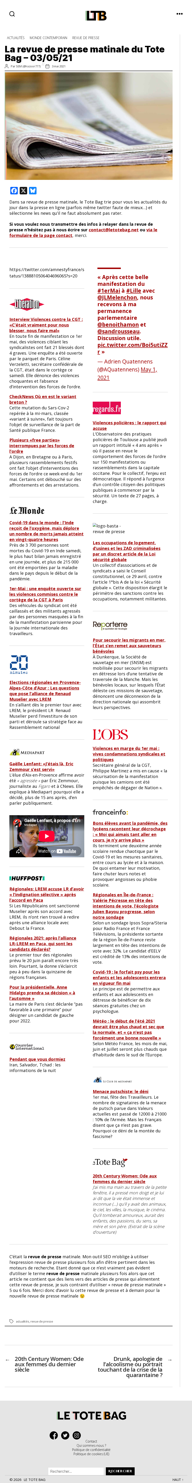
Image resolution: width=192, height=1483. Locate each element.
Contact (91, 1441)
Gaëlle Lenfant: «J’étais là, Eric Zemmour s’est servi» (41, 766)
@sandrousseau (118, 331)
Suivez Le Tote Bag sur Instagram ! (78, 1435)
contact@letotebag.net (114, 230)
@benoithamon (118, 324)
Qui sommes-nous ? (91, 1445)
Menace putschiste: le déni (120, 1091)
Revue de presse (86, 38)
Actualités (16, 38)
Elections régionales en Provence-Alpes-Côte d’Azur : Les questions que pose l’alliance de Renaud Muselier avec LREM (45, 691)
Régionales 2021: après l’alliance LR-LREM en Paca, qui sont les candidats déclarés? (42, 943)
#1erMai (108, 290)
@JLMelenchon (117, 297)
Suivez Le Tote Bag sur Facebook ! (55, 1435)
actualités (22, 1321)
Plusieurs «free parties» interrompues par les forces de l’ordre (41, 445)
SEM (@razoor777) (28, 66)
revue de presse (41, 1321)
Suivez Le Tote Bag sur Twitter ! (66, 1435)
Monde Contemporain (48, 38)
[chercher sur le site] (12, 13)
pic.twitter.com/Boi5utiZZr (132, 348)
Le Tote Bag (34, 1479)
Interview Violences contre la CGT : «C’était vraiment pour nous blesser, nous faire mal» (46, 324)
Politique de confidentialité (91, 1449)
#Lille (133, 290)
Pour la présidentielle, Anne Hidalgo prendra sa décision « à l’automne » (42, 992)
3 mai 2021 (59, 66)
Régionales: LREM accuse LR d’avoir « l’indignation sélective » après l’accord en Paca (46, 894)
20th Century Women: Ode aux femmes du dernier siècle (125, 1178)
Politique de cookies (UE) (91, 1454)
